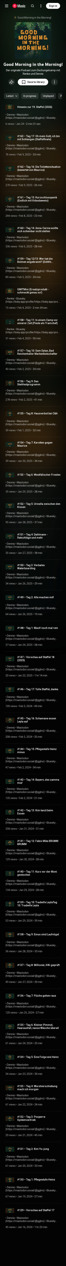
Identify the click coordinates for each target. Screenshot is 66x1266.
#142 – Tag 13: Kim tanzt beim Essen (35, 812)
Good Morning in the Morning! (34, 17)
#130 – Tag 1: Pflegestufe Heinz (36, 1179)
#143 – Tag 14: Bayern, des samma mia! (38, 781)
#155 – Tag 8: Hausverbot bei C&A (37, 413)
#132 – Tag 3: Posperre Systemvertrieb (31, 1118)
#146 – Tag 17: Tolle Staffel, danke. (38, 689)
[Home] (18, 6)
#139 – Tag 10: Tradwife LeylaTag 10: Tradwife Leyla (37, 904)
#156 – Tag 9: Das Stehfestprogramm (28, 383)
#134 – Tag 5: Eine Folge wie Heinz (38, 1057)
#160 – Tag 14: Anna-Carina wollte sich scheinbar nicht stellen (37, 230)
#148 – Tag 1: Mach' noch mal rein (37, 627)
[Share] (11, 82)
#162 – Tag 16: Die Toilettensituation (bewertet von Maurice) (38, 168)
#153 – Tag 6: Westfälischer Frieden (38, 474)
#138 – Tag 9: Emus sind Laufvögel (38, 934)
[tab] (29, 96)
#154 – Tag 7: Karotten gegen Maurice (34, 444)
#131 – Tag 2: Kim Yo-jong (33, 1148)
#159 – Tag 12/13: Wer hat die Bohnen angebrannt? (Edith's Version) (35, 260)
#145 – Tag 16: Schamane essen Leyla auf (36, 720)
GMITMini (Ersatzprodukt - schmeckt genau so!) (33, 291)
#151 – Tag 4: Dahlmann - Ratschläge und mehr (32, 536)
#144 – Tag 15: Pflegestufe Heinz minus (37, 751)
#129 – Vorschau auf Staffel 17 (35, 1210)
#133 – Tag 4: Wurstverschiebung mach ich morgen (37, 1088)
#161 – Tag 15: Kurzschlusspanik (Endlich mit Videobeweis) (37, 199)
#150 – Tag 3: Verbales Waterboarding (31, 567)
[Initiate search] (32, 6)
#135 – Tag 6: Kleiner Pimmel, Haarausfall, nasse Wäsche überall (38, 1026)
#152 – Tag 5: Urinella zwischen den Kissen (38, 505)
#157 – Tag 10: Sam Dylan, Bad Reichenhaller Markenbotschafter (37, 352)
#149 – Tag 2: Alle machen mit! (35, 597)
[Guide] (6, 6)
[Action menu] (54, 82)
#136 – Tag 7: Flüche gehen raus (36, 995)
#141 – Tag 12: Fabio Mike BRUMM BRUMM (37, 843)
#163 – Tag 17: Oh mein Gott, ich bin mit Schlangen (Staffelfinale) (38, 138)
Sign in (53, 5)
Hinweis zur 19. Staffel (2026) (34, 107)
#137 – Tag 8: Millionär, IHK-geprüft (38, 965)
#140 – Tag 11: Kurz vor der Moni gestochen (37, 873)
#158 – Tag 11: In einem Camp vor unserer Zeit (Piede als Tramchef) (37, 322)
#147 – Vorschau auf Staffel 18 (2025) (35, 659)
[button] (33, 82)
